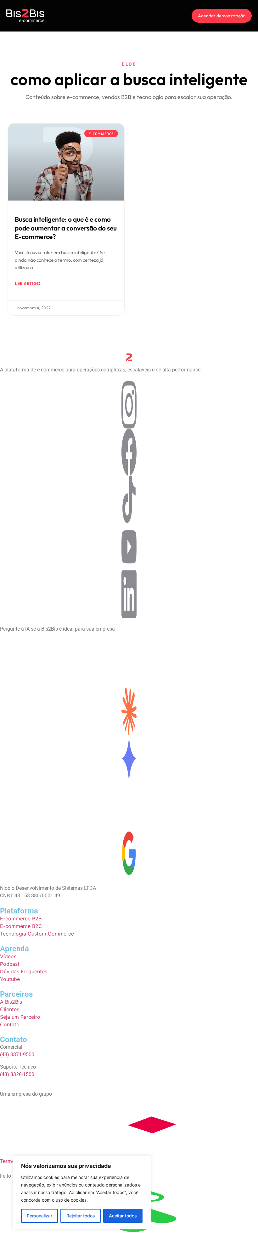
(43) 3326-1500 (17, 1074)
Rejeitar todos (80, 1215)
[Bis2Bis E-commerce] (25, 15)
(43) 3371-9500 (17, 1055)
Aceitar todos (123, 1215)
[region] (82, 1192)
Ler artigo (27, 283)
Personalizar (39, 1215)
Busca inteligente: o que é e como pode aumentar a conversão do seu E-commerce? (66, 228)
